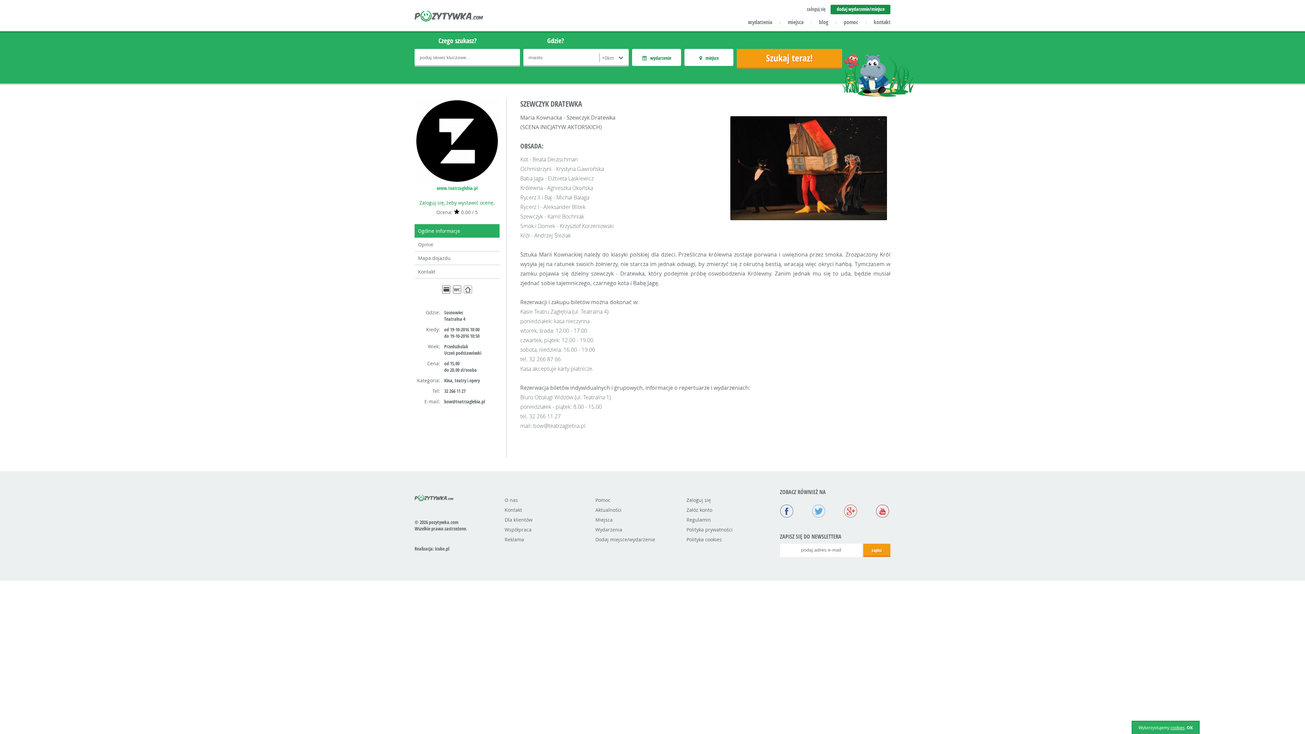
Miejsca (604, 520)
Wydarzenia (608, 529)
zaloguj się (816, 9)
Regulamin (698, 520)
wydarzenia (760, 22)
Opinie (425, 244)
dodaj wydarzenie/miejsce (861, 9)
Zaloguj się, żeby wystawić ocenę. (457, 202)
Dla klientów (519, 520)
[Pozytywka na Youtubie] (882, 511)
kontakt (882, 22)
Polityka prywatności (709, 529)
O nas (511, 500)
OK (1190, 728)
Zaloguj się (698, 500)
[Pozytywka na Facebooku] (787, 511)
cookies (1177, 727)
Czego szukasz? (457, 40)
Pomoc (602, 500)
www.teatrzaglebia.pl (457, 188)
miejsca (795, 22)
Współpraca (518, 529)
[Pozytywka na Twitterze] (818, 511)
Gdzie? (555, 40)
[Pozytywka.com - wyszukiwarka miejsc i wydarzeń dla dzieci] (449, 17)
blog (823, 22)
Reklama (514, 539)
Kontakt (426, 271)
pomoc (851, 22)
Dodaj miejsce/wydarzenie (625, 539)
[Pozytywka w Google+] (850, 511)
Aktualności (608, 510)
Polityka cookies (704, 539)
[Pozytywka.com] (434, 496)
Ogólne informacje (439, 231)
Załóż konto (699, 510)
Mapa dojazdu (434, 258)
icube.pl (442, 548)
